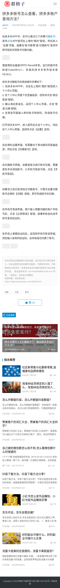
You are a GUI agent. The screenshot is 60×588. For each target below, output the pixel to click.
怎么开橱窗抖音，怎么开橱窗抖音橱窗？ (27, 399)
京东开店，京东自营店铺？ (19, 512)
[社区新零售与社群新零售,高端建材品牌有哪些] (11, 371)
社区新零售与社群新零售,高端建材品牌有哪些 (39, 369)
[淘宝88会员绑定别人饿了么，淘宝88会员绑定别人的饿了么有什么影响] (11, 387)
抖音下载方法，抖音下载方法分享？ (24, 474)
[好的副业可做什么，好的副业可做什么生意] (11, 538)
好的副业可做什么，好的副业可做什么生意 (38, 536)
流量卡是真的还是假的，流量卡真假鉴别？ (28, 551)
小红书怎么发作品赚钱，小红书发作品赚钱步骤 (38, 498)
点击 (9, 41)
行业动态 (42, 25)
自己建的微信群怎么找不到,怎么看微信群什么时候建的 (29, 449)
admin (5, 25)
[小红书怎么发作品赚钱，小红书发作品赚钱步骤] (11, 500)
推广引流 (6, 465)
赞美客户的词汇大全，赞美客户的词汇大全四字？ (30, 423)
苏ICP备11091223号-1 (41, 581)
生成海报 (10, 315)
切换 (47, 36)
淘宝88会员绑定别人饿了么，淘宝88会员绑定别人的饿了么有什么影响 (39, 385)
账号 (52, 36)
